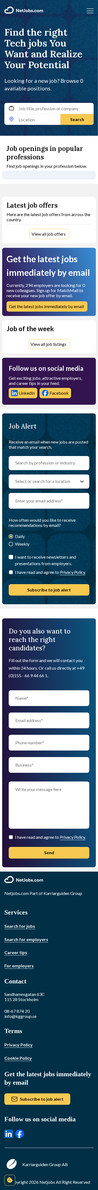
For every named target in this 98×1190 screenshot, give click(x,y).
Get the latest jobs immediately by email (46, 306)
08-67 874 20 (17, 1011)
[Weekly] (11, 544)
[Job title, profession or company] (11, 108)
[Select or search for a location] (82, 481)
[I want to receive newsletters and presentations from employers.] (11, 557)
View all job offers (49, 233)
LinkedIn (27, 392)
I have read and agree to (50, 572)
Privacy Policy (18, 1044)
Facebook (59, 392)
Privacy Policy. (72, 572)
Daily (20, 536)
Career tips (15, 952)
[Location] (11, 119)
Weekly (22, 543)
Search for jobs (19, 926)
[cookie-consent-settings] (9, 1180)
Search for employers (26, 939)
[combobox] (49, 114)
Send (49, 852)
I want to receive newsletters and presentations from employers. (45, 560)
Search (77, 119)
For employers (19, 965)
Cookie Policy (18, 1058)
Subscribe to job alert (49, 589)
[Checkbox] (11, 572)
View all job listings (48, 344)
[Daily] (11, 536)
